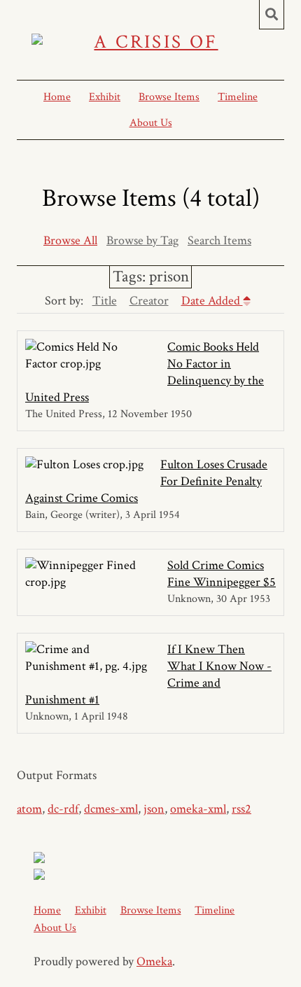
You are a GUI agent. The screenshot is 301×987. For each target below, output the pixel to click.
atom (29, 809)
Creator (149, 301)
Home (57, 97)
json (154, 809)
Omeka (154, 961)
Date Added (212, 301)
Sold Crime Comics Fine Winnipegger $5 (221, 573)
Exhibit (104, 97)
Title (104, 301)
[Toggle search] (271, 14)
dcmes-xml (111, 809)
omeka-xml (198, 809)
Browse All (70, 240)
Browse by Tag (142, 240)
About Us (151, 122)
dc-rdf (63, 809)
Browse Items (169, 97)
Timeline (238, 97)
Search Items (219, 240)
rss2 (241, 809)
